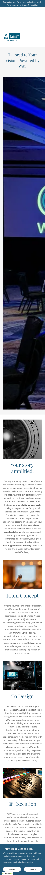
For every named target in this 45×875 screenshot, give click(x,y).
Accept (33, 869)
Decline (12, 869)
